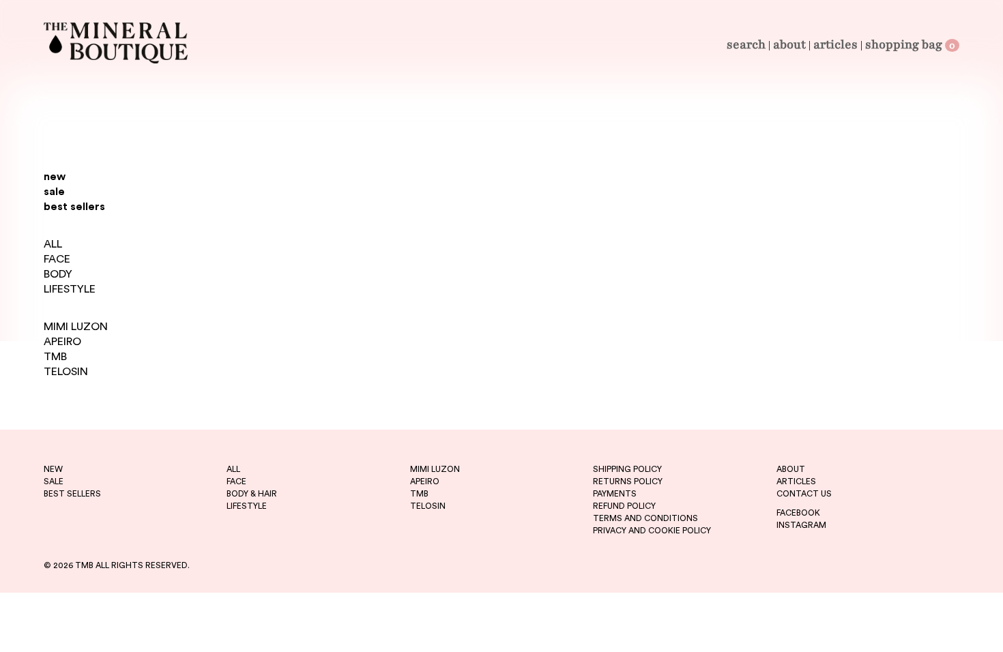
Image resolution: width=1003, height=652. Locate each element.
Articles (835, 44)
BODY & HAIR (252, 494)
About (789, 44)
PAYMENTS (615, 494)
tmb (419, 494)
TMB (55, 356)
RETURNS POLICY (628, 481)
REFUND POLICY (624, 506)
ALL (53, 244)
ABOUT (790, 469)
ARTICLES (796, 481)
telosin (428, 506)
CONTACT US (804, 494)
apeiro (424, 481)
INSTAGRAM (801, 525)
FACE (57, 259)
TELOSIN (66, 371)
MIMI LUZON (76, 326)
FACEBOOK (798, 513)
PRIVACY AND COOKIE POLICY (652, 531)
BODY (58, 274)
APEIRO (62, 341)
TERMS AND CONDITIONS (645, 518)
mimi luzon (435, 469)
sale (54, 191)
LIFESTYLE (70, 289)
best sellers (74, 206)
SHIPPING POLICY (627, 469)
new (55, 176)
